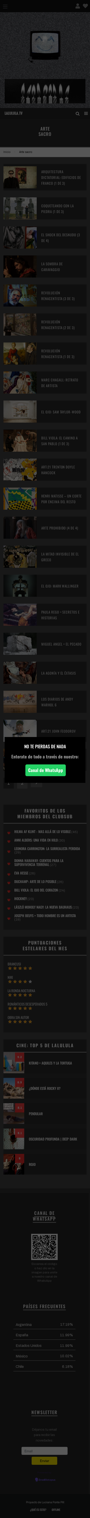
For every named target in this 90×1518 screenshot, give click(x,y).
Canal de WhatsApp (45, 770)
